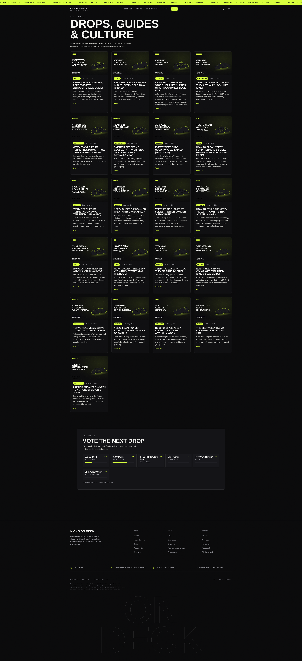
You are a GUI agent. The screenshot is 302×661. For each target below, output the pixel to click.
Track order (173, 552)
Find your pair (207, 552)
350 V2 (139, 9)
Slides (165, 9)
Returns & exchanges (176, 548)
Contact (205, 540)
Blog (174, 9)
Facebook (206, 548)
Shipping (171, 544)
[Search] (223, 8)
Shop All (128, 9)
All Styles (137, 552)
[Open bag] (229, 8)
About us (205, 536)
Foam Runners (152, 9)
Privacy (213, 579)
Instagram (206, 544)
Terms (220, 579)
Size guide (172, 540)
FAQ (169, 536)
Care (183, 9)
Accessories (139, 548)
